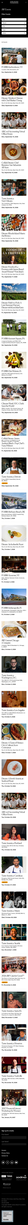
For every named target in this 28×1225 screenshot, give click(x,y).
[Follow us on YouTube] (16, 1162)
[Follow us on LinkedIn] (11, 1162)
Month (4, 23)
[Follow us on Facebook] (7, 1162)
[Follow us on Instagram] (3, 1162)
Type (4, 29)
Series (4, 33)
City (4, 26)
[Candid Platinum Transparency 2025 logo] (7, 1221)
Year (4, 19)
